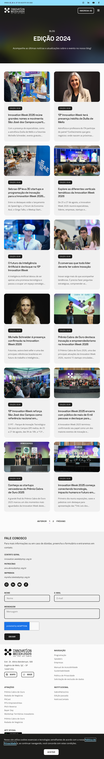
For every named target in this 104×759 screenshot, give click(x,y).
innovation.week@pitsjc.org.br (18, 559)
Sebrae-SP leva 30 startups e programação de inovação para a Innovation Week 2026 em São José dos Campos (26, 194)
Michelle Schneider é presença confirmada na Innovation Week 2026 (26, 340)
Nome (7, 593)
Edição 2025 (65, 405)
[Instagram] (83, 3)
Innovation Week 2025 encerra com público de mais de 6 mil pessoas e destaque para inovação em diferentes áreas (76, 416)
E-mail (57, 593)
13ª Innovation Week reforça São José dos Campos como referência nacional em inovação (25, 416)
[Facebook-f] (99, 3)
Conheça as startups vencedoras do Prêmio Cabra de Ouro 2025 (25, 488)
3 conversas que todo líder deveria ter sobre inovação (74, 264)
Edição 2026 (15, 108)
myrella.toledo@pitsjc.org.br (17, 577)
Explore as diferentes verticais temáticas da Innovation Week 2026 (76, 192)
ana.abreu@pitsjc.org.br (15, 568)
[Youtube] (94, 3)
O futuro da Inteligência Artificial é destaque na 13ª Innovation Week (24, 266)
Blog (52, 31)
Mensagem (9, 606)
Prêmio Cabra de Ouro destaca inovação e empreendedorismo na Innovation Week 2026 (77, 340)
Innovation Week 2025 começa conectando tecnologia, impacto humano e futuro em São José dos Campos (76, 490)
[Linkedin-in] (88, 3)
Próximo (60, 521)
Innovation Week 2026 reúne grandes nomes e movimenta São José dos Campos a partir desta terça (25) (26, 120)
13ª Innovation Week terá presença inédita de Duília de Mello (75, 118)
